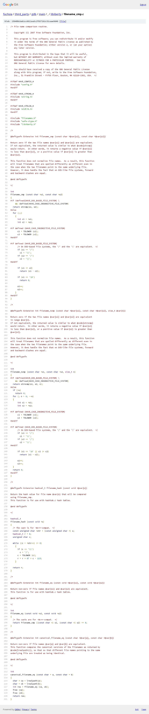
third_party (22, 14)
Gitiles (17, 709)
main (42, 14)
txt (137, 709)
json (143, 709)
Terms (34, 709)
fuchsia (7, 14)
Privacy (25, 709)
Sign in (143, 4)
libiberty (56, 14)
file (63, 21)
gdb (33, 14)
